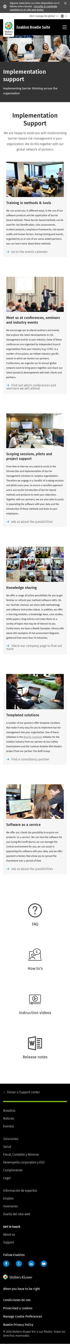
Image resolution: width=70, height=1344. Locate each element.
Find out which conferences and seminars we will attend (31, 387)
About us (9, 1234)
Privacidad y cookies (17, 1308)
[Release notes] (33, 1066)
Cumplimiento (13, 1170)
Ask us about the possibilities (32, 521)
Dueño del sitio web (16, 1214)
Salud (7, 1147)
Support (8, 1242)
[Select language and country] (63, 16)
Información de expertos (20, 1190)
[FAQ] (33, 933)
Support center (23, 1092)
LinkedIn (31, 1263)
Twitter (19, 1263)
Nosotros (9, 1110)
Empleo (8, 1198)
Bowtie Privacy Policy (18, 1325)
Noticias (8, 1118)
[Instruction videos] (33, 1021)
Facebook (6, 1263)
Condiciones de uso (17, 1300)
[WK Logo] (17, 1277)
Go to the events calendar (29, 251)
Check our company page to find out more (34, 647)
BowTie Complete (33, 737)
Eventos (8, 1126)
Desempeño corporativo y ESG (24, 1162)
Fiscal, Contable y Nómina (21, 1154)
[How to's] (33, 977)
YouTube (44, 1263)
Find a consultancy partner (30, 759)
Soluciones (10, 1139)
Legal (7, 1178)
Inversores (10, 1206)
